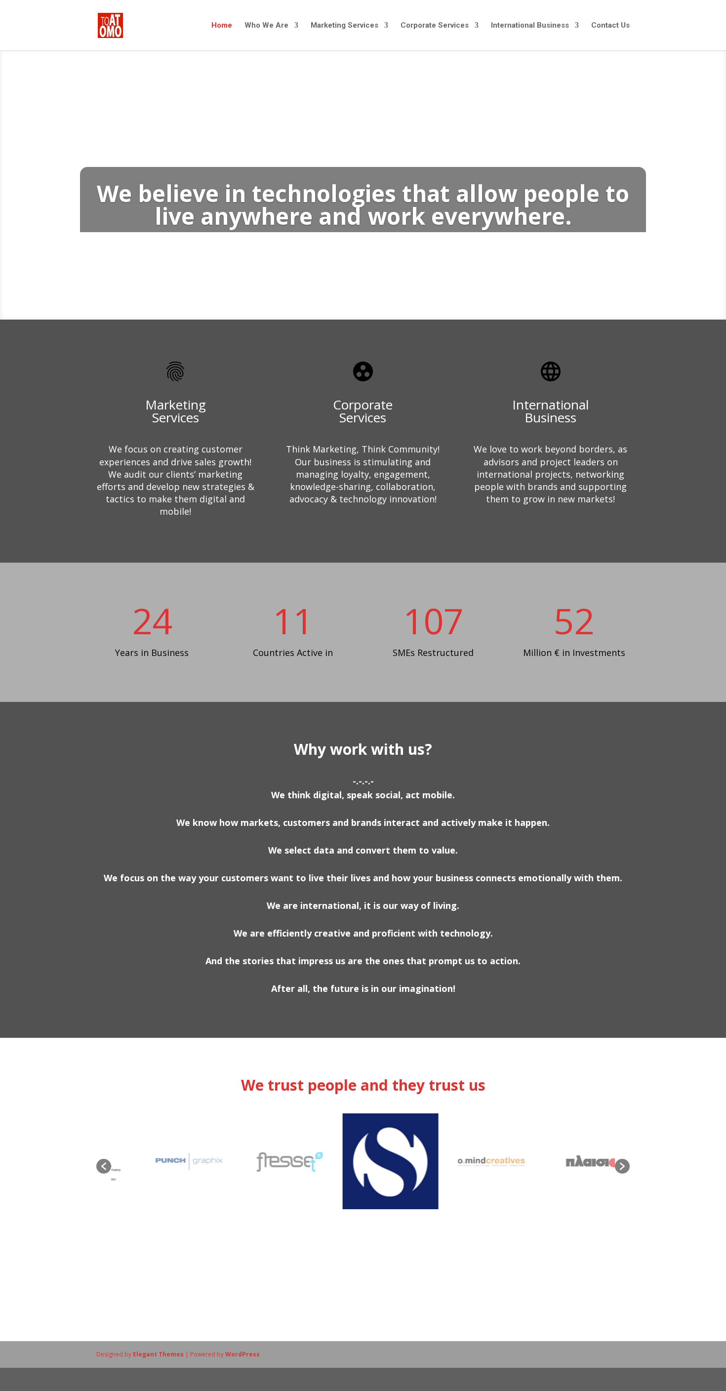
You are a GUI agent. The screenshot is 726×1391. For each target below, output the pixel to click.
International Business (530, 26)
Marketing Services (344, 26)
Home (221, 26)
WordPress (242, 1354)
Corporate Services (435, 26)
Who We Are (266, 26)
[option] (166, 1161)
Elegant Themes (158, 1354)
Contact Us (610, 26)
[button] (103, 1166)
